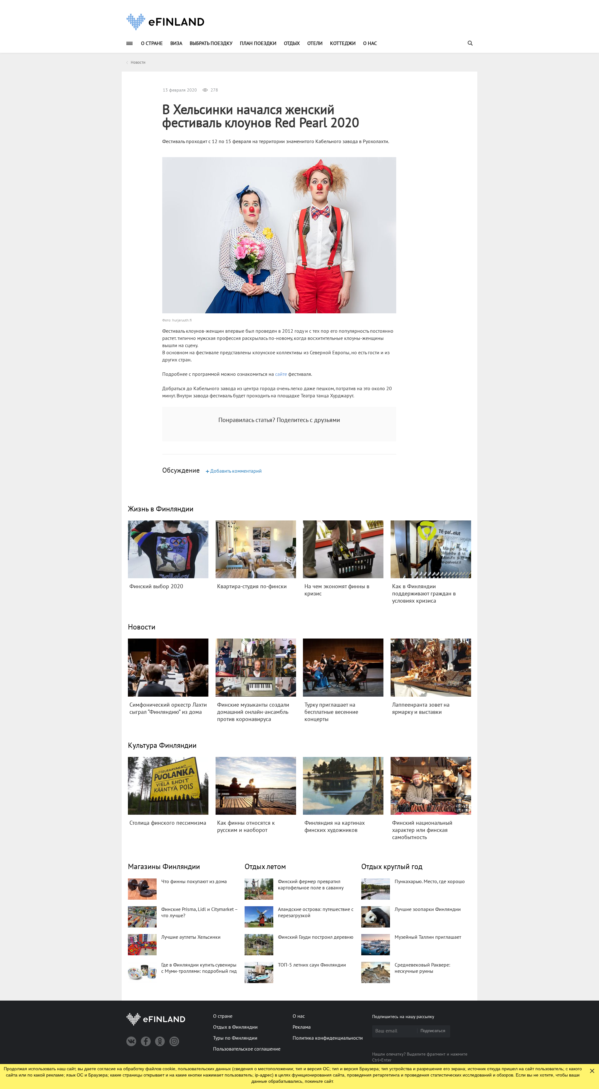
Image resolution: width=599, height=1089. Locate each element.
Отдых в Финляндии (235, 1027)
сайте (281, 374)
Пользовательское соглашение (246, 1049)
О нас (370, 43)
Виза (176, 43)
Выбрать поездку (211, 43)
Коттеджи (343, 43)
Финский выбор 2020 (156, 586)
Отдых (292, 43)
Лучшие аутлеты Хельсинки (191, 937)
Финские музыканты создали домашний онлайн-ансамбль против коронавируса (253, 712)
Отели (315, 43)
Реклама (302, 1027)
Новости (141, 627)
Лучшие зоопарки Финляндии (428, 909)
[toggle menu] (129, 43)
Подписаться (433, 1030)
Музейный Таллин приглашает (428, 937)
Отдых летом (265, 866)
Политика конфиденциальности (328, 1038)
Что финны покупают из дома (194, 881)
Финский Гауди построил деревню (315, 937)
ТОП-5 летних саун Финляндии (312, 965)
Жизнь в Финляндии (160, 509)
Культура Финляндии (162, 745)
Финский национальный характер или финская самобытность (422, 830)
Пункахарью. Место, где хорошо (430, 881)
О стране (152, 43)
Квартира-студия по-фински (252, 586)
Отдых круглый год (391, 866)
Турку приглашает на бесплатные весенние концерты (331, 712)
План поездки (258, 43)
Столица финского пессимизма (167, 823)
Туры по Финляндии (235, 1038)
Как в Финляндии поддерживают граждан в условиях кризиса (424, 593)
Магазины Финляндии (164, 866)
